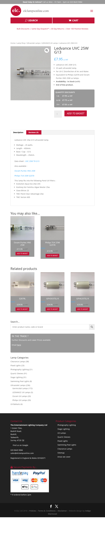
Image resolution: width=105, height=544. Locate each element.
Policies (32, 511)
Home (12, 43)
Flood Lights (15, 365)
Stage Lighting (16, 377)
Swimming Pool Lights (19, 381)
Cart (75, 20)
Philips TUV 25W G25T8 (24, 175)
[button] (46, 50)
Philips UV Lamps (19, 400)
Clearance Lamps (17, 361)
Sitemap (61, 453)
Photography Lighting (19, 369)
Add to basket (75, 113)
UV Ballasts (15, 404)
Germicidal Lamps (20, 388)
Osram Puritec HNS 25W (24, 171)
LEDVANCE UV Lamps (50, 43)
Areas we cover (63, 457)
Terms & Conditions (47, 511)
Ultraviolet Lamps (33, 43)
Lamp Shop (21, 43)
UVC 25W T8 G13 (32, 161)
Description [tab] (18, 132)
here (19, 345)
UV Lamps (61, 433)
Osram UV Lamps (19, 396)
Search (33, 20)
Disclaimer (62, 511)
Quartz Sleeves (16, 373)
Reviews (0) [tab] (34, 132)
